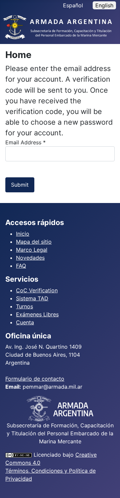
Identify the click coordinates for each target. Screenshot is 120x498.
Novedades (30, 257)
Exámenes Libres (37, 314)
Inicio (22, 233)
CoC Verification (37, 290)
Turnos (24, 306)
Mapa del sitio (34, 241)
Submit (20, 184)
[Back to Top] (108, 486)
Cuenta (25, 322)
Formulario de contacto (34, 378)
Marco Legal (31, 249)
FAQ (21, 265)
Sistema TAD (32, 298)
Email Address (25, 142)
